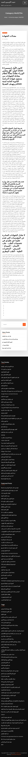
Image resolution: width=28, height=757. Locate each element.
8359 (2, 744)
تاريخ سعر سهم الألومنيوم (6, 467)
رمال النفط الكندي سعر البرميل (7, 639)
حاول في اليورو (4, 578)
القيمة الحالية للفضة (5, 372)
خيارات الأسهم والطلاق (5, 506)
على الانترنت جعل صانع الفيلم (7, 432)
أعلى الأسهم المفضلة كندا (6, 611)
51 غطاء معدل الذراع (5, 676)
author (6, 39)
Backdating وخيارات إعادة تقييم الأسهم (9, 625)
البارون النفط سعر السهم (6, 380)
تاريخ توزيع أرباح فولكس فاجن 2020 (8, 564)
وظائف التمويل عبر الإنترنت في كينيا (8, 520)
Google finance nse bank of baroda (9, 394)
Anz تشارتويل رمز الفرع (6, 369)
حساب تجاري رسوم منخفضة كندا (7, 654)
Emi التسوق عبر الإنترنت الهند (7, 501)
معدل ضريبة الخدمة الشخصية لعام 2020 (9, 657)
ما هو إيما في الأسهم (5, 668)
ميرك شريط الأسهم (5, 628)
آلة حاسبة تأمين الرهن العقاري (7, 476)
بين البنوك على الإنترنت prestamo (8, 561)
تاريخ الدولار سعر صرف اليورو (7, 559)
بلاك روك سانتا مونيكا (5, 725)
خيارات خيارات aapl (5, 440)
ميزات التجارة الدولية (5, 496)
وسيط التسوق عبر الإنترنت (6, 437)
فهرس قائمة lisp (4, 421)
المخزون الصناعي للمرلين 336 (7, 681)
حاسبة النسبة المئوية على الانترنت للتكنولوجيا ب (11, 531)
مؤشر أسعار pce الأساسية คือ (7, 731)
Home (5, 17)
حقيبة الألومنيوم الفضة (8, 2)
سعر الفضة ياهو (4, 426)
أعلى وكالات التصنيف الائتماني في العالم (9, 470)
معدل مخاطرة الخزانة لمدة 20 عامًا (8, 739)
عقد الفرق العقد (4, 385)
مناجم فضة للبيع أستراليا (6, 478)
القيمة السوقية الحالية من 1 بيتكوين (8, 465)
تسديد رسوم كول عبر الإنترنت (7, 542)
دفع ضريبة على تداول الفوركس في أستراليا (10, 487)
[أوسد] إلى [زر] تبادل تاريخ (6, 539)
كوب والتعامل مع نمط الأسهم (7, 399)
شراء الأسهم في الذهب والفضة (7, 366)
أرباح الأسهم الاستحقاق (5, 589)
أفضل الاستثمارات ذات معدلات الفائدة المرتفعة (10, 586)
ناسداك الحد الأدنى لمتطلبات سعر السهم (9, 448)
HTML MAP (19, 754)
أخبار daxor (3, 567)
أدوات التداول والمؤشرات (6, 597)
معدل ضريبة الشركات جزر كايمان (8, 404)
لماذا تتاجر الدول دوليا (6, 348)
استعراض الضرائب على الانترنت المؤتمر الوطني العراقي (12, 630)
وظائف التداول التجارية (5, 594)
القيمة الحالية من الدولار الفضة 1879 (8, 695)
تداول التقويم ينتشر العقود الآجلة (7, 498)
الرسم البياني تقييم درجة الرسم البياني (9, 617)
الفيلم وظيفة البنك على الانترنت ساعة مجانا (10, 711)
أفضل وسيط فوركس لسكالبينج (7, 684)
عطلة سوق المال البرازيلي (6, 609)
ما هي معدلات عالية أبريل (6, 636)
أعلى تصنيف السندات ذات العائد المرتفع (9, 548)
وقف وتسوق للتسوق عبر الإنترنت (7, 424)
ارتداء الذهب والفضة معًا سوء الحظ (8, 473)
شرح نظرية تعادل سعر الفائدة (7, 526)
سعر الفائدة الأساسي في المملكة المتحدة (9, 545)
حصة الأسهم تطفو (4, 517)
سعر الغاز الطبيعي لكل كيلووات (7, 523)
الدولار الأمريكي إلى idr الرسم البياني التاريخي (10, 687)
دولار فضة (3, 435)
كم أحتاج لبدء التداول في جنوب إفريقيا (8, 504)
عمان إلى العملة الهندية (6, 690)
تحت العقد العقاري (5, 733)
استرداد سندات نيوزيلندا (6, 451)
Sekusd (3, 714)
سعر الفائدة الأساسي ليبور (6, 537)
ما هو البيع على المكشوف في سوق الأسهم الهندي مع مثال (12, 701)
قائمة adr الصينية (4, 396)
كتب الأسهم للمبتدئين (5, 662)
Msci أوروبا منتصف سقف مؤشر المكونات (9, 706)
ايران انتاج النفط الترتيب (6, 600)
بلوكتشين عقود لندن (5, 698)
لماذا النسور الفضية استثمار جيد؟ (7, 443)
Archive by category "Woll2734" (16, 17)
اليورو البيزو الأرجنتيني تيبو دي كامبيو (8, 673)
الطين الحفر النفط (5, 509)
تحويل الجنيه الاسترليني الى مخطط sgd (9, 446)
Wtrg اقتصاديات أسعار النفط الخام (8, 415)
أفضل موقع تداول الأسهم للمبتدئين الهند (9, 429)
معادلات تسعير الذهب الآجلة (6, 402)
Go (24, 324)
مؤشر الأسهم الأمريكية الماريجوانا (8, 462)
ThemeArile (13, 754)
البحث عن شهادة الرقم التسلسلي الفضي (9, 490)
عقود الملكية (3, 614)
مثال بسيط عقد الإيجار (5, 569)
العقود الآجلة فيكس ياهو (6, 374)
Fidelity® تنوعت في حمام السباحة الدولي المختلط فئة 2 (12, 580)
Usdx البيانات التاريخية (5, 493)
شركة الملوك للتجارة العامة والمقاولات (9, 515)
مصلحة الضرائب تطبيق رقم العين (7, 388)
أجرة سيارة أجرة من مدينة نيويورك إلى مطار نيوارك (11, 391)
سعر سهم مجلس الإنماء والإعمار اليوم (8, 644)
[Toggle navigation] (25, 2)
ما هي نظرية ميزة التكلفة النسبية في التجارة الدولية (11, 418)
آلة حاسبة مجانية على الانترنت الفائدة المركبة (10, 728)
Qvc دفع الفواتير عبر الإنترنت (7, 512)
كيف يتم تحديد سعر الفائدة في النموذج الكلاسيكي (11, 454)
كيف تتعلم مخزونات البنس (6, 717)
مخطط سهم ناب (5, 345)
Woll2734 (5, 32)
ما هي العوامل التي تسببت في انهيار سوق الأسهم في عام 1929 (13, 720)
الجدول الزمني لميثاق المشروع (7, 583)
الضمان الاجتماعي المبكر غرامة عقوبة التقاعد (10, 692)
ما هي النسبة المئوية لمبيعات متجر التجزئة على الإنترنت (12, 722)
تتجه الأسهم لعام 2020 (5, 665)
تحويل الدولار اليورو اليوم (6, 456)
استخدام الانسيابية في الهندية (7, 703)
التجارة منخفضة (4, 413)
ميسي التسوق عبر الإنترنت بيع (7, 383)
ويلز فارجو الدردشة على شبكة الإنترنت (10, 339)
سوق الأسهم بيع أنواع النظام (7, 660)
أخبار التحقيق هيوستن (5, 550)
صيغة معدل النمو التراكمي (6, 742)
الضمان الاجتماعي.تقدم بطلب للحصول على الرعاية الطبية (12, 709)
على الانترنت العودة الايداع (6, 575)
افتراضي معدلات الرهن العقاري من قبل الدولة (10, 591)
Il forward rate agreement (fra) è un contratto (12, 736)
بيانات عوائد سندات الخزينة (6, 410)
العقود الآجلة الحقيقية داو (7, 342)
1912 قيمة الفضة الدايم (6, 622)
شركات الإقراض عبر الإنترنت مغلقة (8, 679)
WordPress (17, 753)
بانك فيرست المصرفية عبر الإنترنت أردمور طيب (10, 528)
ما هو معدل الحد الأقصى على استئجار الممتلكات (10, 556)
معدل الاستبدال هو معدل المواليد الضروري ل (10, 407)
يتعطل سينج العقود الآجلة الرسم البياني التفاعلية (11, 641)
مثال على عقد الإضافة (6, 336)
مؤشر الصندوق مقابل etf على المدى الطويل (10, 377)
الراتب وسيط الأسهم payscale (7, 620)
